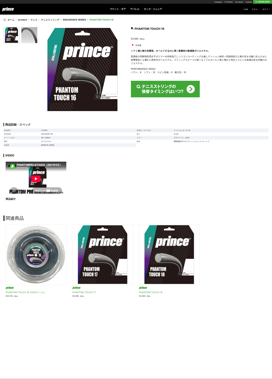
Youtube (249, 2)
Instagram (218, 2)
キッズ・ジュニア (153, 9)
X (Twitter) (229, 2)
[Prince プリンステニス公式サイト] (8, 10)
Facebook (239, 2)
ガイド (265, 9)
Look (246, 9)
